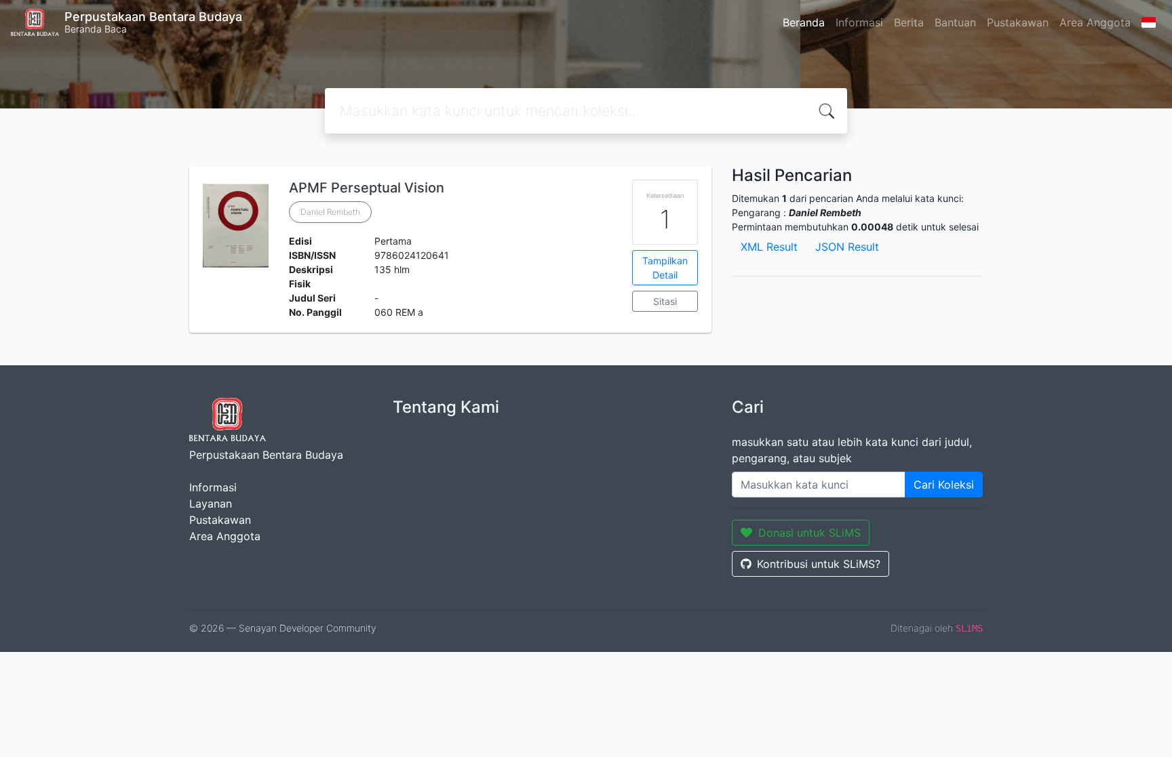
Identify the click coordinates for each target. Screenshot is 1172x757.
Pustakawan (1018, 22)
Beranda (804, 22)
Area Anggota (1095, 22)
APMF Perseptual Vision (366, 188)
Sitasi (665, 301)
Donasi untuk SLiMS (809, 532)
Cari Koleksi (944, 484)
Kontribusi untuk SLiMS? (818, 564)
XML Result (769, 246)
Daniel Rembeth (330, 212)
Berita (909, 22)
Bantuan (955, 22)
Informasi (859, 22)
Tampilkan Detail (665, 268)
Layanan (210, 503)
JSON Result (847, 246)
